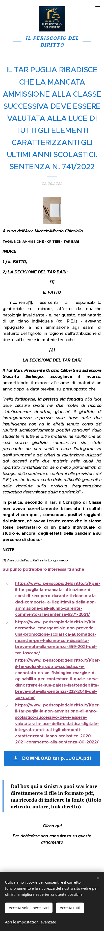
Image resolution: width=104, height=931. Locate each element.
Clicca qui (52, 826)
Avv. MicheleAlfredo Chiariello (54, 231)
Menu (98, 6)
